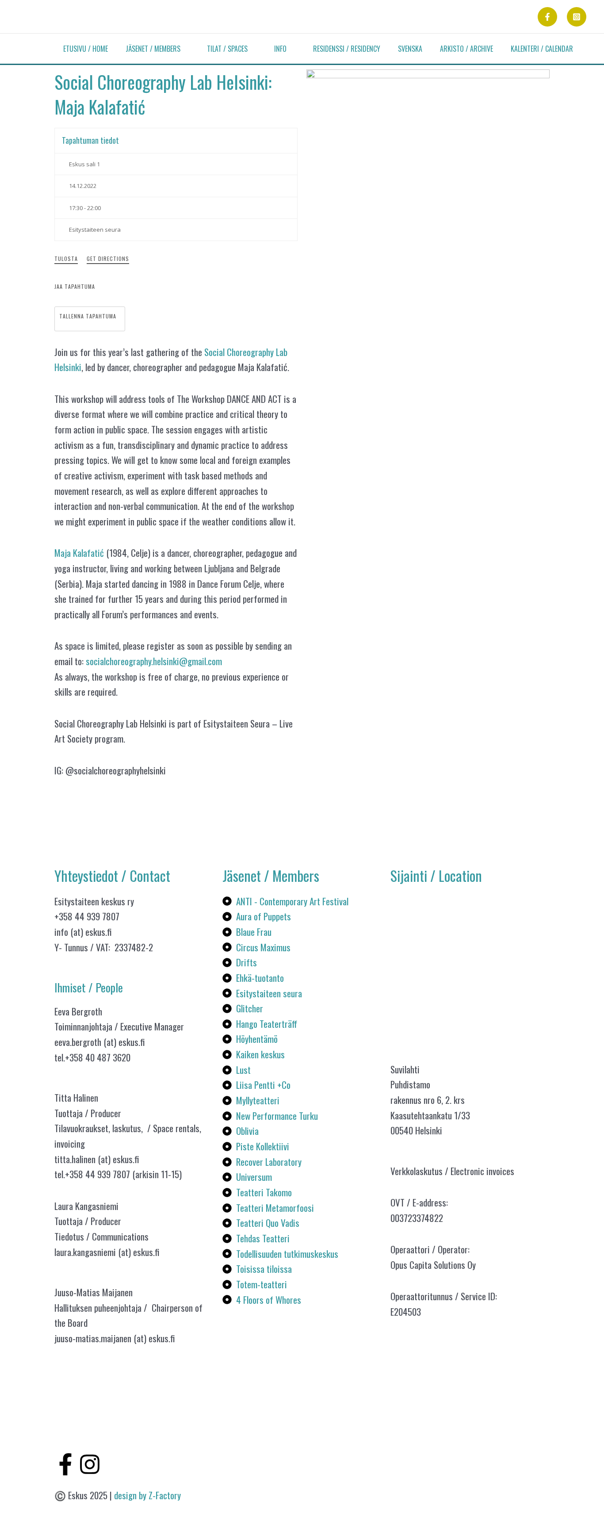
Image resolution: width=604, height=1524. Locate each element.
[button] (184, 48)
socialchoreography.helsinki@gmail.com (154, 661)
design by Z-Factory (147, 1495)
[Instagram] (576, 17)
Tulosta (66, 258)
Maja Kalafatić (79, 552)
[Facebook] (547, 17)
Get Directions (108, 258)
